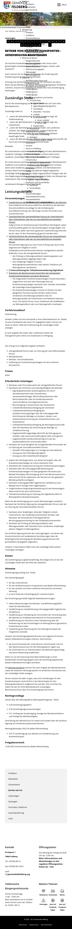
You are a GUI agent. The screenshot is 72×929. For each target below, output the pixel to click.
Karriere (29, 191)
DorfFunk (34, 185)
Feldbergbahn (32, 89)
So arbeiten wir (39, 117)
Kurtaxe (29, 46)
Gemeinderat (31, 10)
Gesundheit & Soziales (35, 131)
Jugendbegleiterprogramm (44, 106)
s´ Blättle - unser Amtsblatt (37, 179)
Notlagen (33, 137)
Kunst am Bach (36, 151)
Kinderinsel (34, 128)
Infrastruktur (31, 160)
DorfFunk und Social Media (37, 182)
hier (52, 867)
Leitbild (36, 114)
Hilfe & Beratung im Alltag (41, 140)
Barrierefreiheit (46, 925)
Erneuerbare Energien (39, 165)
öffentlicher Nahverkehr (40, 162)
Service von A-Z (32, 12)
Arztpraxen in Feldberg (39, 134)
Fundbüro (30, 35)
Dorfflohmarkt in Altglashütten (39, 202)
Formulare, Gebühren (35, 21)
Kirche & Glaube (33, 154)
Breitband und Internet (36, 86)
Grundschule (35, 100)
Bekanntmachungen (34, 177)
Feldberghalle (31, 94)
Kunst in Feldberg (33, 148)
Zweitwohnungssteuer (35, 55)
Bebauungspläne (33, 63)
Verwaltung (27, 29)
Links (28, 27)
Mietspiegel (31, 72)
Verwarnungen (32, 49)
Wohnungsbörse (33, 75)
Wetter (62, 895)
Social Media (35, 188)
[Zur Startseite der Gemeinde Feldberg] (15, 6)
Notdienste (43, 895)
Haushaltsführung (33, 24)
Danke (28, 171)
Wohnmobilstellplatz (35, 52)
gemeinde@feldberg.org (19, 874)
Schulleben (38, 109)
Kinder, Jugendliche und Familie (39, 97)
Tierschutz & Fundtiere (35, 157)
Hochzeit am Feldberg (35, 44)
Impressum (23, 925)
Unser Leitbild (43, 120)
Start (7, 31)
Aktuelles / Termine (41, 111)
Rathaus (25, 1)
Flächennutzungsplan (35, 69)
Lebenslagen (31, 15)
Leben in (25, 77)
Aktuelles (26, 174)
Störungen (43, 904)
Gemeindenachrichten (35, 196)
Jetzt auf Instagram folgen (62, 907)
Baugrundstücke (33, 61)
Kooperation (38, 126)
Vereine (29, 145)
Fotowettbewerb (33, 199)
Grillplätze (30, 168)
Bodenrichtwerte (33, 66)
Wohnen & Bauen (29, 58)
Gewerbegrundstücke (35, 41)
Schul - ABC (42, 123)
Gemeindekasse (33, 38)
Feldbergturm (32, 92)
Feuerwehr (30, 143)
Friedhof (29, 32)
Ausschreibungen (33, 193)
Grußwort (30, 4)
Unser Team (38, 103)
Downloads (53, 895)
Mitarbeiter (30, 7)
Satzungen (30, 18)
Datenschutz (34, 925)
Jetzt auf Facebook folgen (52, 907)
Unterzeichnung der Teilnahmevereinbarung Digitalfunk (37, 270)
